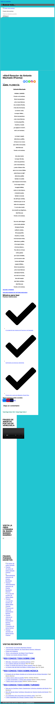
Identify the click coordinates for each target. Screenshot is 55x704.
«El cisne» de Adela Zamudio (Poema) (10, 570)
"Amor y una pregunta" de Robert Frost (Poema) (19, 653)
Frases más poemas (8, 11)
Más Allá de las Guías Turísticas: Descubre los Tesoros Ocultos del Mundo (27, 692)
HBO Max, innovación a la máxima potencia (18, 662)
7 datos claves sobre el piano (14, 681)
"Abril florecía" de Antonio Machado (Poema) (18, 647)
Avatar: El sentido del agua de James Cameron (19, 665)
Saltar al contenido (6, 1)
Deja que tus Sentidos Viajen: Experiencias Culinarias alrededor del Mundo (27, 688)
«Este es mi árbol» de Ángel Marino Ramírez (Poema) (9, 620)
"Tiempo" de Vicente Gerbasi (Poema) (17, 655)
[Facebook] (24, 81)
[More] (34, 81)
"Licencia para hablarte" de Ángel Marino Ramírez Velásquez (23, 649)
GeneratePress (30, 702)
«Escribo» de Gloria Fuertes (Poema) (10, 633)
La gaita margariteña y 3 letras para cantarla (18, 679)
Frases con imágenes (12, 651)
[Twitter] (26, 81)
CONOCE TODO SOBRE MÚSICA (23, 671)
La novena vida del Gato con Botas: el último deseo (20, 667)
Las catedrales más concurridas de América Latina (20, 695)
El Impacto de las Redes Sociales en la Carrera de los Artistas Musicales (26, 674)
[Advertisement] (9, 481)
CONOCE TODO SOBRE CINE (21, 658)
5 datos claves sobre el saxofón (15, 677)
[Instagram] (32, 81)
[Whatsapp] (29, 81)
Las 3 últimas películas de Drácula (15, 663)
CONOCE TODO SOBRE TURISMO (23, 685)
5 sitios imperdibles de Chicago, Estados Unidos (19, 697)
